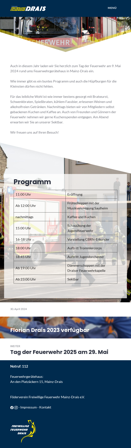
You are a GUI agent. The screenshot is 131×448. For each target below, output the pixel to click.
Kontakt (45, 407)
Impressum (28, 407)
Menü (112, 7)
